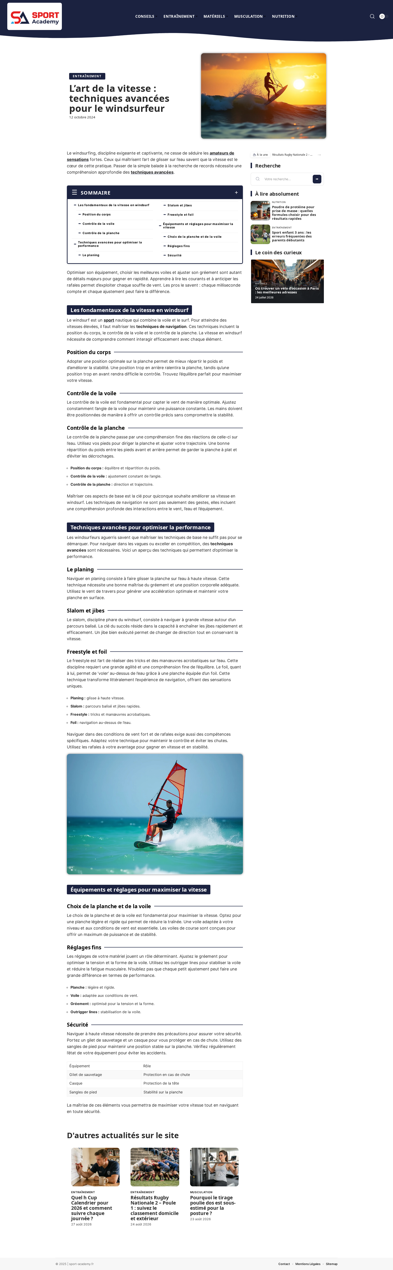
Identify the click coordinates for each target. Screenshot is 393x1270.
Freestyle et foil (181, 214)
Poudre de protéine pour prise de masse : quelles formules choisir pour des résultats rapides (294, 213)
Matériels (261, 283)
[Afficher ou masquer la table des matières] (174, 192)
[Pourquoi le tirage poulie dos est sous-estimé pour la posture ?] (214, 1167)
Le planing (91, 255)
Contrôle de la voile (99, 223)
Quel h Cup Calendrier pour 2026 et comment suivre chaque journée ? (91, 1208)
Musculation (201, 1192)
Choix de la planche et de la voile (195, 236)
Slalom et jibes (180, 205)
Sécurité (174, 255)
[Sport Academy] (34, 16)
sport (109, 320)
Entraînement (87, 76)
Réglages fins (179, 246)
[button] (319, 154)
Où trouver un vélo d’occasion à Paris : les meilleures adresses (287, 290)
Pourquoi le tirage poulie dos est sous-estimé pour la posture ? (213, 1205)
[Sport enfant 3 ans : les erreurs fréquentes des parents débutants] (260, 234)
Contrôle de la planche (101, 233)
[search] (372, 16)
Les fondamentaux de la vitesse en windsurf (113, 205)
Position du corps (97, 214)
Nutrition (279, 202)
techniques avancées (152, 172)
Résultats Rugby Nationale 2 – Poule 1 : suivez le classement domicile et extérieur (155, 1208)
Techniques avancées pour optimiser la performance (110, 244)
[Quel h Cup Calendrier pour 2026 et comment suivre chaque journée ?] (95, 1167)
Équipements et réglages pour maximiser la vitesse (198, 225)
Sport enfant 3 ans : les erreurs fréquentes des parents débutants (292, 236)
